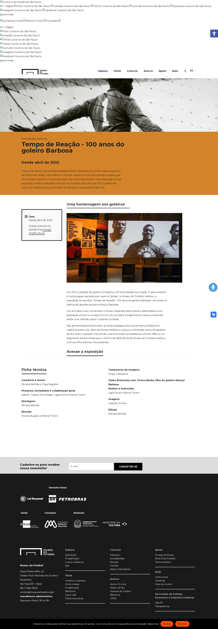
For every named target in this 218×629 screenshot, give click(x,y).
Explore (70, 549)
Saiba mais (152, 624)
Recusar (182, 623)
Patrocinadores (163, 562)
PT (191, 70)
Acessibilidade (117, 558)
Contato (114, 565)
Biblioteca (70, 591)
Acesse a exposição (85, 351)
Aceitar (167, 623)
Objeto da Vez (117, 587)
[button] (214, 33)
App (67, 565)
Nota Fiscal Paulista (165, 558)
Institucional (161, 577)
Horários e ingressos (75, 580)
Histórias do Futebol (120, 591)
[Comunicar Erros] (59, 20)
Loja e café (70, 595)
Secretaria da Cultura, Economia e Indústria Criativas (174, 596)
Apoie (159, 549)
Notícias (114, 562)
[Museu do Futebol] (35, 71)
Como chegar (72, 584)
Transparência (162, 606)
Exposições (71, 555)
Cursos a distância (74, 562)
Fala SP (159, 602)
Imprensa (160, 580)
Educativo (115, 555)
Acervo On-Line (118, 584)
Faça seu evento (163, 584)
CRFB (113, 598)
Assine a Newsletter (120, 569)
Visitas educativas (74, 598)
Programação (72, 558)
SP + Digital (6, 6)
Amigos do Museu (164, 555)
